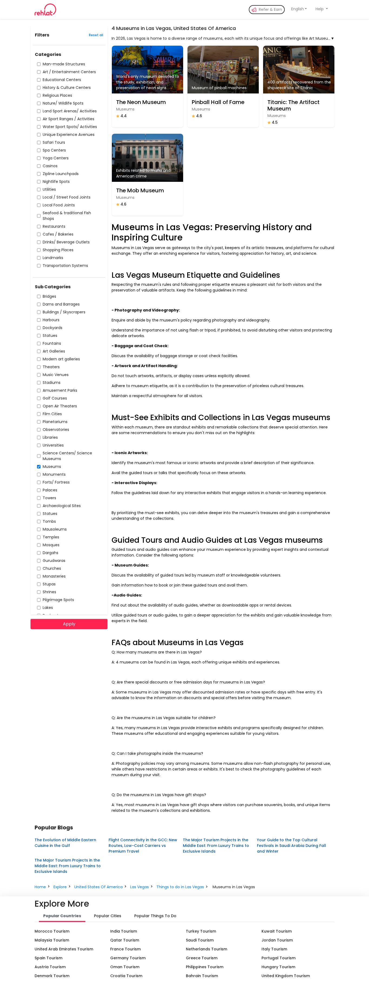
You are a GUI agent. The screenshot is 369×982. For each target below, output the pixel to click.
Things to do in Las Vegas (180, 887)
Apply (69, 624)
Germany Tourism (128, 958)
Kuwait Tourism (276, 931)
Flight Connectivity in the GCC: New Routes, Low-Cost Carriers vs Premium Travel (143, 845)
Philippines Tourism (204, 967)
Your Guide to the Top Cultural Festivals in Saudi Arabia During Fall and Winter (291, 845)
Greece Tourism (201, 958)
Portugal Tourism (278, 958)
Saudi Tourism (200, 940)
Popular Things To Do (155, 916)
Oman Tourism (124, 967)
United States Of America (98, 887)
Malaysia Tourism (52, 940)
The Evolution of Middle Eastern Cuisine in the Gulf (65, 842)
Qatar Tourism (124, 940)
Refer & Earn (270, 9)
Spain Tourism (48, 958)
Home (40, 887)
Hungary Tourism (278, 967)
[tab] (62, 916)
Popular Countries (62, 916)
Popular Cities (107, 916)
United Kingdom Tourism (285, 975)
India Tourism (123, 931)
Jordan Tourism (277, 940)
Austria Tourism (50, 967)
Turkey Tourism (201, 931)
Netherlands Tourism (206, 949)
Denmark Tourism (52, 975)
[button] (299, 9)
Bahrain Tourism (202, 975)
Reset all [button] (96, 35)
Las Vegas (139, 887)
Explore (60, 887)
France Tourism (125, 949)
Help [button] (320, 9)
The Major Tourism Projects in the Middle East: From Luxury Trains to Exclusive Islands (216, 845)
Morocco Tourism (52, 931)
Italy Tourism (274, 949)
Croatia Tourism (126, 975)
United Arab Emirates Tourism (64, 949)
